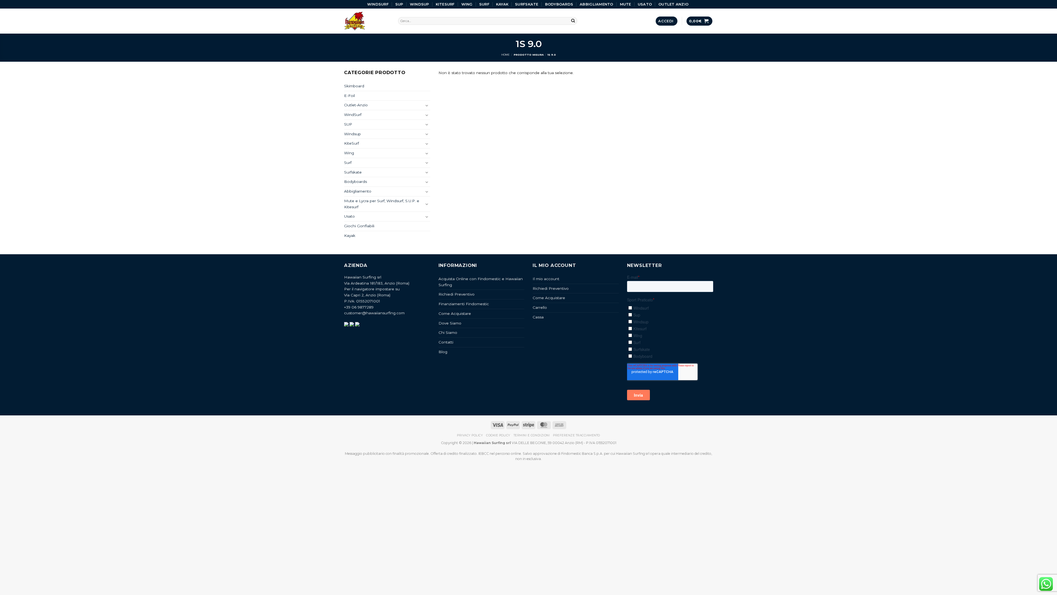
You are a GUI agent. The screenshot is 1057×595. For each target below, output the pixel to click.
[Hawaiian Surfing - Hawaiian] (367, 21)
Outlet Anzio (673, 4)
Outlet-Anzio (356, 105)
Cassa (538, 317)
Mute (625, 4)
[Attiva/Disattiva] (427, 105)
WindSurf (378, 4)
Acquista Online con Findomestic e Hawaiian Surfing (480, 282)
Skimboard (354, 86)
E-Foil (349, 95)
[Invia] (573, 21)
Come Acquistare (454, 313)
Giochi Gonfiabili (359, 226)
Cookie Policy (498, 435)
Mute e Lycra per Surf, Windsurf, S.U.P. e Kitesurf (381, 204)
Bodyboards (559, 4)
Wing (467, 4)
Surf (484, 4)
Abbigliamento (596, 4)
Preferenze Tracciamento (576, 435)
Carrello (540, 307)
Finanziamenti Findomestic (463, 304)
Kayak (502, 4)
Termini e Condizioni (532, 435)
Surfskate (526, 4)
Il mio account (546, 279)
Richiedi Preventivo (456, 294)
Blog (442, 352)
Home (505, 54)
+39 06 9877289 (359, 307)
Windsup (419, 4)
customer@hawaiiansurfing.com (374, 313)
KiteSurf (445, 4)
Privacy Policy (470, 435)
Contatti (445, 342)
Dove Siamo (449, 323)
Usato (645, 4)
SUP (399, 4)
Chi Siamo (447, 332)
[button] (666, 21)
